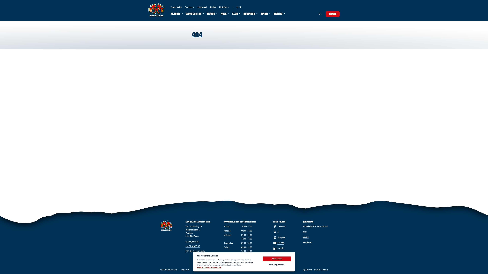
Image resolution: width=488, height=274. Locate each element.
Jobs (305, 232)
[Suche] (320, 13)
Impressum (185, 270)
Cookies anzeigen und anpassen (209, 268)
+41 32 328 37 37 (193, 246)
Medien (306, 237)
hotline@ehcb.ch (192, 241)
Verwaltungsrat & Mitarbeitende (315, 226)
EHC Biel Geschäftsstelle (195, 251)
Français (325, 270)
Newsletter (307, 242)
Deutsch (317, 270)
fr (240, 7)
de (237, 7)
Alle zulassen (277, 259)
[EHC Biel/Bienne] (156, 9)
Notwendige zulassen (277, 265)
